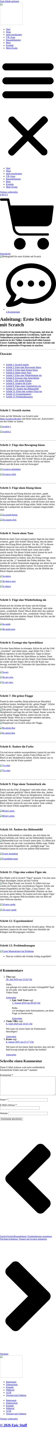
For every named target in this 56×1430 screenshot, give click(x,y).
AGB (8, 1392)
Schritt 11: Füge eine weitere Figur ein (24, 391)
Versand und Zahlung (16, 1395)
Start (8, 29)
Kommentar (6, 1075)
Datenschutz (12, 1384)
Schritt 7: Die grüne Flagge (19, 380)
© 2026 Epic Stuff (13, 1425)
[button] (28, 108)
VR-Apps (10, 37)
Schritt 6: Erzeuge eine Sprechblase (22, 378)
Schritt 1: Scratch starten (17, 364)
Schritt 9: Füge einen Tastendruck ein (23, 386)
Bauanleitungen (13, 40)
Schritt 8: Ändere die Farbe (19, 383)
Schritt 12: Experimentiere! (18, 394)
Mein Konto (11, 48)
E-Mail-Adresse (8, 1105)
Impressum (11, 1382)
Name (3, 1099)
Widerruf (10, 1390)
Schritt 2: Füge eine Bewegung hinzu (23, 367)
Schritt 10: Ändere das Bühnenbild (22, 388)
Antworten (11, 997)
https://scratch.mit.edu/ (10, 418)
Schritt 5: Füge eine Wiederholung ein (24, 375)
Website (3, 1113)
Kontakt (10, 45)
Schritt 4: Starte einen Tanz (18, 372)
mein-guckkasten (14, 34)
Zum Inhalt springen (9, 1)
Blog (8, 42)
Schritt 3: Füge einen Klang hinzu (22, 370)
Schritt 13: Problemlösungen (19, 396)
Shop (8, 32)
